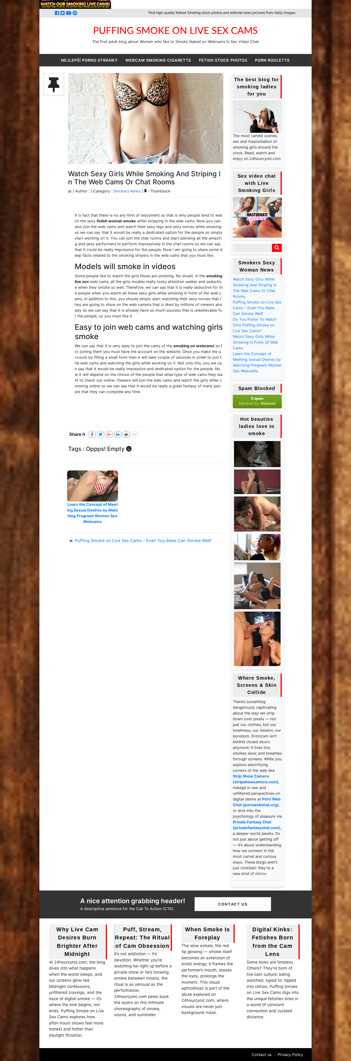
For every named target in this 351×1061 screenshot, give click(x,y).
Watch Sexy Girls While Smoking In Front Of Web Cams (255, 342)
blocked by (257, 401)
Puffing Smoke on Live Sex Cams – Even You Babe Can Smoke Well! (257, 308)
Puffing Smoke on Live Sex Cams (175, 31)
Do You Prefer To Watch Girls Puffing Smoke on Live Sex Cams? (255, 325)
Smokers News (126, 191)
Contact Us (232, 904)
